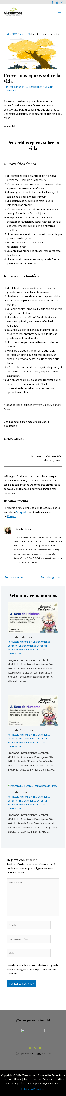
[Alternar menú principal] (59, 12)
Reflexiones (35, 86)
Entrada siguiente (52, 577)
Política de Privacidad (33, 1089)
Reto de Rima (17, 792)
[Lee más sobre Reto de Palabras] (33, 617)
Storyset (21, 512)
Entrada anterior (13, 577)
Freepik (11, 516)
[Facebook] (52, 2)
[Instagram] (57, 2)
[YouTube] (40, 1048)
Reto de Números (20, 730)
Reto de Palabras (20, 637)
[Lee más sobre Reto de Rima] (32, 785)
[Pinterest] (61, 2)
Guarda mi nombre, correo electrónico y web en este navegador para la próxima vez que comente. (32, 969)
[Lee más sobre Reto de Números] (33, 710)
